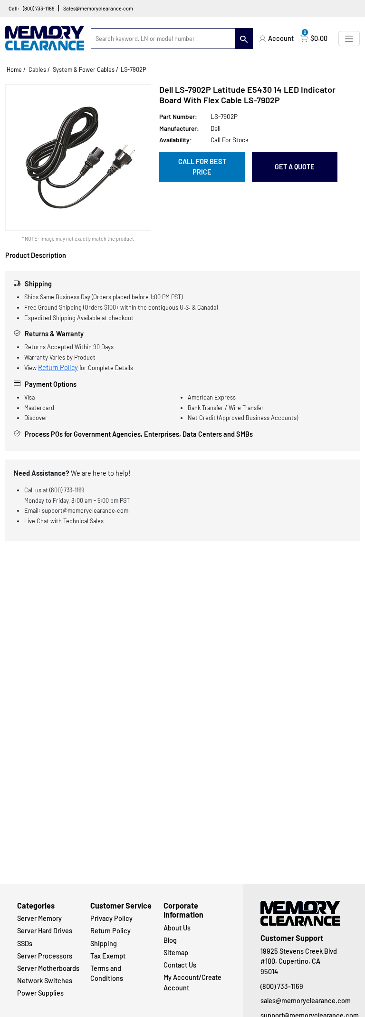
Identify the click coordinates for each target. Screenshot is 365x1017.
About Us (177, 928)
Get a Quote (295, 167)
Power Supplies (40, 993)
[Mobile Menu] (349, 38)
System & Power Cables (84, 69)
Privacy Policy (111, 918)
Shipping (103, 943)
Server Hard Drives (44, 931)
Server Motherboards (48, 968)
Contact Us (179, 965)
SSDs (24, 943)
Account (281, 38)
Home (14, 69)
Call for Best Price (202, 166)
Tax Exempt (107, 956)
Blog (170, 940)
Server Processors (44, 956)
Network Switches (44, 981)
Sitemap (175, 953)
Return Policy (58, 367)
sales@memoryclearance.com (304, 1001)
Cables (37, 69)
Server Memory (39, 918)
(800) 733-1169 (39, 8)
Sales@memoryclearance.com (98, 8)
